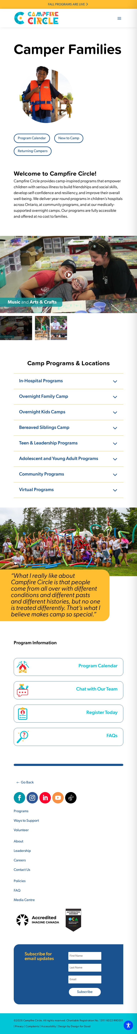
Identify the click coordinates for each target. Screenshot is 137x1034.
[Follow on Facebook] (19, 797)
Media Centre (24, 900)
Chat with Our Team (97, 689)
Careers (20, 860)
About (18, 841)
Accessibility (48, 1026)
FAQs (112, 736)
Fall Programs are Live (66, 4)
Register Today (102, 712)
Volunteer (21, 830)
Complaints (32, 1026)
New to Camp (68, 138)
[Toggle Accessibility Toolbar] (128, 1025)
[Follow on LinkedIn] (45, 797)
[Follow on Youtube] (58, 797)
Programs (21, 811)
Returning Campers (32, 151)
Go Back (27, 782)
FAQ (17, 890)
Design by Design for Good (74, 1026)
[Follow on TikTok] (71, 797)
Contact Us (22, 870)
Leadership (22, 851)
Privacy (19, 1026)
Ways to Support (26, 821)
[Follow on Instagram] (32, 797)
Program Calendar (32, 138)
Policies (20, 881)
